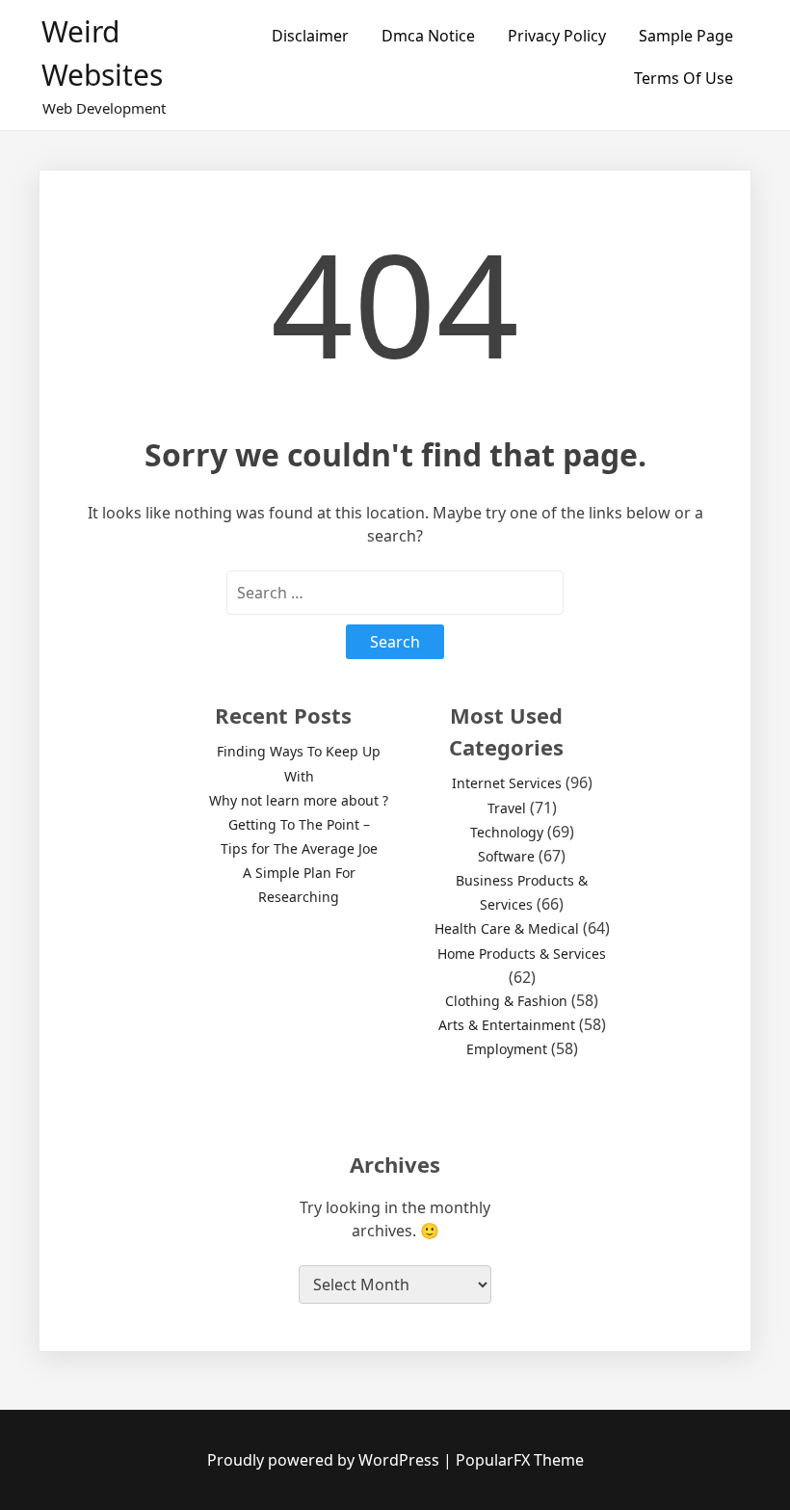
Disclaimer (310, 35)
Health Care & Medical (506, 928)
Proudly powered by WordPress (325, 1459)
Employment (506, 1049)
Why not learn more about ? (298, 800)
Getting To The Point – (299, 824)
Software (506, 856)
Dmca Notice (428, 35)
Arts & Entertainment (506, 1025)
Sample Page (686, 35)
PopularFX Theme (520, 1459)
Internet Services (507, 783)
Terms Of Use (683, 78)
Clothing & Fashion (506, 1001)
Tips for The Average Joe (299, 848)
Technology (506, 832)
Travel (506, 808)
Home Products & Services (521, 953)
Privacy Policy (557, 35)
